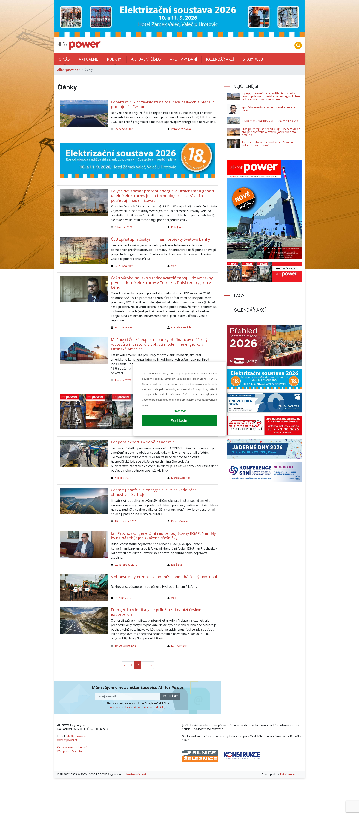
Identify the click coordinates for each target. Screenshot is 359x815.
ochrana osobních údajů (125, 707)
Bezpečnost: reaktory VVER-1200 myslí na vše (270, 120)
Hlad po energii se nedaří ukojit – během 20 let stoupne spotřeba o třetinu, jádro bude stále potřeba (271, 132)
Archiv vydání (183, 59)
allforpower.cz (68, 69)
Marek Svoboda (181, 477)
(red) (174, 266)
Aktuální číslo (146, 59)
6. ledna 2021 (123, 477)
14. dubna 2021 (124, 327)
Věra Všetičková (181, 129)
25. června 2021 (124, 129)
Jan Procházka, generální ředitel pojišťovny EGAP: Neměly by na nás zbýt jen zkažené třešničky (163, 536)
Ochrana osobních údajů (72, 747)
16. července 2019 (125, 645)
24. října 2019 (123, 597)
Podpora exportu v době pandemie (143, 442)
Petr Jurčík (177, 227)
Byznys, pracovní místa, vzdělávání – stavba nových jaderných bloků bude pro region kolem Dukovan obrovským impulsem (271, 96)
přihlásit (170, 696)
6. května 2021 (123, 227)
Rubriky (114, 59)
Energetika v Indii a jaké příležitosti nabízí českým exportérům (156, 612)
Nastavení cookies (137, 774)
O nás (64, 59)
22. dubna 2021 (124, 266)
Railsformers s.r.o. (291, 774)
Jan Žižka (176, 564)
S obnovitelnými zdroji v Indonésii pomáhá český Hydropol (164, 576)
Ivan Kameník (179, 645)
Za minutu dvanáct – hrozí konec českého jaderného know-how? (267, 143)
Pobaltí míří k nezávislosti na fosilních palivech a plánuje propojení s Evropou (163, 104)
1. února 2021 (123, 380)
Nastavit (180, 411)
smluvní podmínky (154, 707)
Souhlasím (179, 421)
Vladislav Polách (181, 327)
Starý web (253, 59)
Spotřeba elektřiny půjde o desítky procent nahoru (268, 109)
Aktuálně (88, 59)
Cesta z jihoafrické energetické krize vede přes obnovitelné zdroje (154, 492)
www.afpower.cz (67, 740)
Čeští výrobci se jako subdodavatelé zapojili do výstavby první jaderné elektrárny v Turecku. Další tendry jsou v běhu (162, 282)
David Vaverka (180, 521)
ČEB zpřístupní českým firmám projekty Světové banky (160, 239)
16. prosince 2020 (125, 521)
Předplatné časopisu (70, 751)
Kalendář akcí (220, 59)
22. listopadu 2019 (126, 564)
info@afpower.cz (76, 736)
